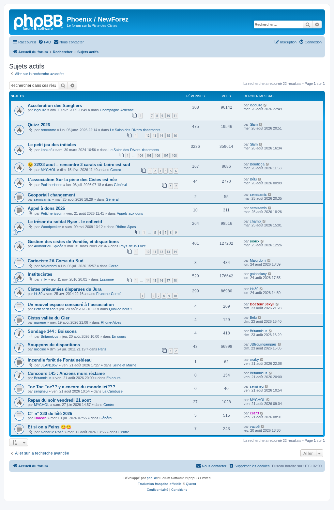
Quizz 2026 (39, 124)
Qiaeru (191, 484)
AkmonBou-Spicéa (48, 246)
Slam (254, 124)
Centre (115, 170)
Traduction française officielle (160, 484)
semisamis (42, 199)
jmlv (44, 279)
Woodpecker (51, 227)
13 (154, 135)
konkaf (46, 150)
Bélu (253, 179)
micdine (40, 349)
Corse (113, 266)
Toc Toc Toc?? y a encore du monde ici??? (71, 386)
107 (165, 155)
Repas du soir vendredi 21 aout (59, 400)
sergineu (41, 391)
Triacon (40, 418)
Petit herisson (51, 185)
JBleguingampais (263, 344)
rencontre (48, 130)
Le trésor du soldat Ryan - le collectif (65, 221)
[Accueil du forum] (39, 21)
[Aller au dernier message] (265, 105)
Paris (102, 349)
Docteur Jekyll (262, 304)
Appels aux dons (130, 213)
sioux (254, 241)
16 (175, 135)
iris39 (38, 294)
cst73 (254, 413)
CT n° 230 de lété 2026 (50, 413)
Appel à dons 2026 (46, 208)
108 (174, 155)
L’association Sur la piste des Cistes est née (72, 179)
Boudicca (257, 164)
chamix (255, 221)
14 (161, 135)
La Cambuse (112, 391)
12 (147, 135)
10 (168, 116)
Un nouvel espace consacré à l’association (71, 304)
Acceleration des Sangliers (55, 105)
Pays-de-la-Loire (132, 246)
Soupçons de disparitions (54, 344)
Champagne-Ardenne (117, 110)
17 (168, 280)
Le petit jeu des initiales (52, 144)
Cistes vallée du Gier (48, 318)
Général (120, 185)
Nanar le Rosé (52, 432)
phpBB (152, 478)
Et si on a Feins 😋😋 (49, 427)
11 (175, 116)
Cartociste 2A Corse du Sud (56, 260)
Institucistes (40, 274)
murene (40, 322)
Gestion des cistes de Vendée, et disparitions (73, 241)
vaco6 (255, 426)
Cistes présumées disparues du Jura (64, 289)
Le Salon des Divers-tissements (135, 130)
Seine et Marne (124, 365)
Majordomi (49, 266)
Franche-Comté (108, 294)
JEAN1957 (49, 365)
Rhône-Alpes (125, 227)
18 (175, 280)
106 (157, 155)
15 (168, 135)
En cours (119, 336)
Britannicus (49, 336)
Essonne (107, 279)
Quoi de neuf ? (120, 309)
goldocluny (258, 274)
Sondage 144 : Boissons (52, 331)
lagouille (40, 110)
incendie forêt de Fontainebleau (60, 360)
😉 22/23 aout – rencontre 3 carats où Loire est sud (79, 164)
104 (140, 155)
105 (148, 155)
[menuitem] (44, 42)
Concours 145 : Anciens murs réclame (66, 373)
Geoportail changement (51, 195)
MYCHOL (48, 170)
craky (254, 360)
